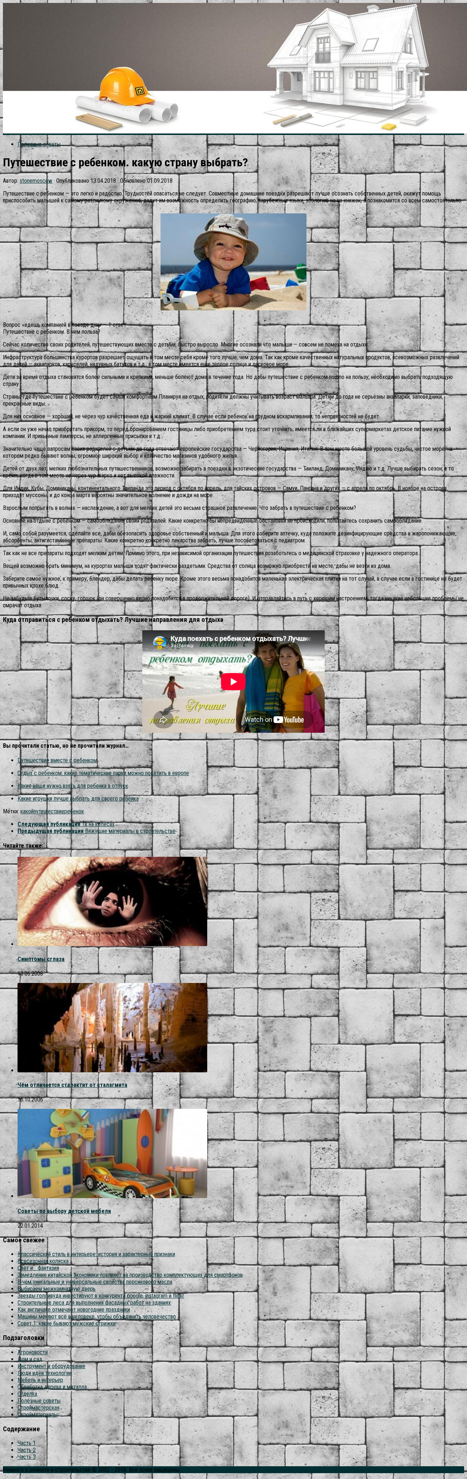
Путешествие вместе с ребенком (57, 760)
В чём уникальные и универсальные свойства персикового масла (95, 1281)
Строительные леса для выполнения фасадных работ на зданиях (94, 1302)
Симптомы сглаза (41, 959)
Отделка (27, 1393)
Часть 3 (27, 1456)
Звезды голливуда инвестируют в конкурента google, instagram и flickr (101, 1295)
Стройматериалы (38, 1414)
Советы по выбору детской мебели (64, 1211)
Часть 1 (27, 1443)
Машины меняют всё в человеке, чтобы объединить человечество (97, 1316)
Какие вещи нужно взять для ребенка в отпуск (73, 785)
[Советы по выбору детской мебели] (112, 1196)
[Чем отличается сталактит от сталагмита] (112, 1070)
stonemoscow (36, 180)
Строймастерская (38, 1407)
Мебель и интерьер (40, 1380)
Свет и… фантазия (38, 1268)
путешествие (49, 811)
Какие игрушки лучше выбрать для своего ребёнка (78, 798)
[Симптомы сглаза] (112, 944)
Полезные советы (39, 144)
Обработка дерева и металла (52, 1386)
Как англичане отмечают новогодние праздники (74, 1309)
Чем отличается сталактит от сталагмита (72, 1084)
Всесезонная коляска (43, 1261)
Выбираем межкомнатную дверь (57, 1288)
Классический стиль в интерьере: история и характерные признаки (96, 1254)
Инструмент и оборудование (51, 1366)
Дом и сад (30, 1359)
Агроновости (33, 1352)
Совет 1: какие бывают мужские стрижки (67, 1323)
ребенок (74, 811)
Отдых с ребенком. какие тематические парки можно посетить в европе (103, 773)
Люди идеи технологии (45, 1373)
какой (27, 811)
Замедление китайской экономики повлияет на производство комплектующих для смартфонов (130, 1274)
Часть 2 (27, 1450)
